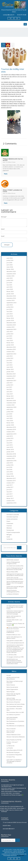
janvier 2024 (10, 320)
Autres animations (12, 519)
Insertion (9, 525)
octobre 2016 (10, 500)
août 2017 (10, 485)
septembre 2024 (11, 302)
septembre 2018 (11, 460)
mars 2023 (10, 340)
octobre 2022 (10, 351)
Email (2, 236)
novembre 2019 (11, 429)
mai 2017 (9, 491)
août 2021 (10, 382)
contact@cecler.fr (8, 15)
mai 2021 (9, 389)
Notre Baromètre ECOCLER (14, 750)
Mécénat (9, 528)
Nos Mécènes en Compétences (15, 725)
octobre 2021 (10, 378)
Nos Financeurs (11, 719)
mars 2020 (10, 420)
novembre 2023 (11, 325)
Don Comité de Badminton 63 (15, 643)
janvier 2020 (10, 425)
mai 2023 (9, 338)
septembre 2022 (11, 354)
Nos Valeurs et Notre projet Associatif (15, 681)
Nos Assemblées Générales (14, 706)
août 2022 (10, 356)
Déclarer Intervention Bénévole (16, 737)
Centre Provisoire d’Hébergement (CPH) (13, 591)
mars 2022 (10, 367)
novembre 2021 (11, 376)
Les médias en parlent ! (13, 714)
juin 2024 (9, 309)
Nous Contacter (11, 728)
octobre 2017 (10, 483)
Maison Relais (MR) (12, 572)
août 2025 (10, 278)
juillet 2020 (10, 411)
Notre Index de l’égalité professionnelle (13, 694)
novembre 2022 (11, 349)
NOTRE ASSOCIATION (13, 677)
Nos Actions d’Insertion (13, 702)
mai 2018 (9, 469)
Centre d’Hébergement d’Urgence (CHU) (13, 562)
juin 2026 (9, 262)
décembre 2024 (11, 296)
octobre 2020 (10, 405)
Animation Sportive (12, 517)
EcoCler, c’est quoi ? (12, 742)
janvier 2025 (10, 293)
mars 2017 (10, 496)
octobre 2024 (10, 300)
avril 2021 (9, 391)
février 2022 (10, 369)
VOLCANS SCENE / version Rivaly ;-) (16, 808)
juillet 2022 (10, 358)
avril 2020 (9, 418)
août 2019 (10, 436)
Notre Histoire (11, 685)
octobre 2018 (10, 458)
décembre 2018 (11, 454)
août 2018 (10, 463)
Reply (5, 174)
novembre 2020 (11, 403)
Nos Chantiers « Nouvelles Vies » (14, 709)
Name (3, 229)
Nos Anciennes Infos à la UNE (15, 712)
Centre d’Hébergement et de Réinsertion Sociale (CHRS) (15, 568)
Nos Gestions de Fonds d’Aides (16, 704)
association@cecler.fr (9, 828)
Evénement (10, 523)
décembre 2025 (11, 271)
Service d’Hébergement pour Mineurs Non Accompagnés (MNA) (15, 583)
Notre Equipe (10, 691)
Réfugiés (9, 534)
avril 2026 (9, 265)
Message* (4, 217)
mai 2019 (9, 443)
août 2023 (10, 331)
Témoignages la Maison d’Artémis (14, 762)
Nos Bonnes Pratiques (13, 752)
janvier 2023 (10, 345)
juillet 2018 (10, 465)
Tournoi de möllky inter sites (12, 70)
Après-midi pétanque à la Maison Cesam (14, 637)
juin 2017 (9, 489)
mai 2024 (9, 311)
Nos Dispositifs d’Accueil (14, 700)
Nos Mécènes (10, 723)
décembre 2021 (11, 374)
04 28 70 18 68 (21, 15)
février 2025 (10, 291)
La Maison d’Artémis (13, 594)
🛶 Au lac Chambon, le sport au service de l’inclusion (16, 628)
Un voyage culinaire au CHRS (15, 657)
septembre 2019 (11, 434)
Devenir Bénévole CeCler (14, 734)
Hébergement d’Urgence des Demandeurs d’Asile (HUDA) (15, 574)
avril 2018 (9, 471)
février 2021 (10, 396)
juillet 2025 (10, 280)
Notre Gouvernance (12, 687)
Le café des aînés (12, 654)
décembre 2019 (11, 427)
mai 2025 (9, 285)
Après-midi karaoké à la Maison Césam (14, 616)
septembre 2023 (11, 329)
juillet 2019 (10, 438)
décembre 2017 (11, 478)
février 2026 (10, 269)
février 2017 (10, 498)
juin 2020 (9, 414)
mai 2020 (9, 416)
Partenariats (10, 530)
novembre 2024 (11, 298)
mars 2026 (10, 267)
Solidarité (9, 539)
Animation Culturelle (13, 514)
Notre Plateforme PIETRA (14, 740)
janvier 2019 (10, 451)
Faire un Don (10, 732)
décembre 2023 (11, 322)
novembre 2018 (11, 456)
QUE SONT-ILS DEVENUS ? (14, 760)
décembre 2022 (11, 347)
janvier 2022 (10, 371)
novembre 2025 (11, 273)
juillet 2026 (10, 260)
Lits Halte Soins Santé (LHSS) (15, 566)
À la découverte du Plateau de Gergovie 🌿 (15, 624)
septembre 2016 (11, 503)
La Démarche (10, 745)
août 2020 (10, 409)
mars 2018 (10, 474)
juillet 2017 (10, 487)
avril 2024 (9, 314)
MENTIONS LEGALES (13, 560)
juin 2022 (9, 360)
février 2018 (10, 476)
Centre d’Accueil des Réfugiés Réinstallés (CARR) (15, 587)
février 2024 (10, 318)
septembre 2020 (11, 407)
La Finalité (10, 748)
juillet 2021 (10, 385)
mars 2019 (10, 447)
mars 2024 (10, 316)
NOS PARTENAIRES (12, 717)
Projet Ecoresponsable (13, 532)
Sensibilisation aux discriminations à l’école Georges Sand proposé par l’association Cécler (14, 661)
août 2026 (10, 258)
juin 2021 (9, 387)
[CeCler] (14, 5)
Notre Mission (11, 679)
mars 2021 (10, 394)
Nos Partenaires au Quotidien (15, 721)
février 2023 (10, 342)
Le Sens (9, 743)
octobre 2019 (10, 431)
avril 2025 (9, 287)
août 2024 (10, 305)
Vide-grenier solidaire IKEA (14, 640)
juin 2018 (9, 467)
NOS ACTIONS (11, 698)
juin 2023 (9, 336)
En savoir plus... (21, 855)
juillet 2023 (10, 334)
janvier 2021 (10, 398)
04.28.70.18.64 (6, 825)
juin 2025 (9, 282)
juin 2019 (9, 440)
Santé (8, 537)
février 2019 (10, 449)
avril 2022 (9, 365)
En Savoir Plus (11, 757)
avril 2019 (9, 445)
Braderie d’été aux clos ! (14, 634)
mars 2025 (10, 289)
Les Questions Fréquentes (14, 754)
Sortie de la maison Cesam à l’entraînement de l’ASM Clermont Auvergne (15, 612)
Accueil (9, 675)
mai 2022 (9, 362)
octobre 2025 (10, 276)
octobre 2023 (10, 327)
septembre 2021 (11, 380)
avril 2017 (9, 494)
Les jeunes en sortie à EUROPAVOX (13, 631)
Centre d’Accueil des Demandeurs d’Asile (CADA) (15, 578)
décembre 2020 (11, 400)
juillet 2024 (10, 307)
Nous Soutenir (11, 731)
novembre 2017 (11, 480)
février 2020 (10, 423)
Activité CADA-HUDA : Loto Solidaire (14, 620)
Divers (8, 521)
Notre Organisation (12, 689)
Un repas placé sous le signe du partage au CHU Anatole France (15, 607)
